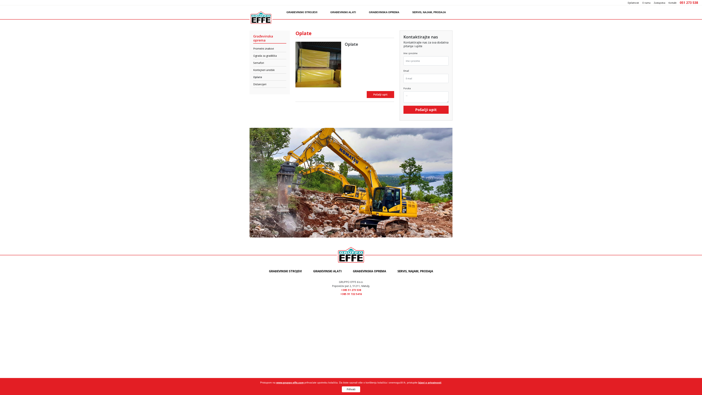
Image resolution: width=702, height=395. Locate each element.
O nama (646, 2)
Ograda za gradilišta (265, 55)
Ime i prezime (410, 53)
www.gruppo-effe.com (290, 382)
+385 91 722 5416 (351, 294)
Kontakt (672, 2)
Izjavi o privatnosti (429, 382)
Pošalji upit (380, 94)
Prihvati (351, 389)
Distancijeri (259, 84)
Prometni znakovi (263, 48)
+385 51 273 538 (351, 290)
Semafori (258, 63)
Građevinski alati (343, 12)
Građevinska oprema (384, 12)
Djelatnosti (633, 2)
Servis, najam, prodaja (429, 12)
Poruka (407, 88)
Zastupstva (659, 2)
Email (406, 70)
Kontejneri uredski (264, 70)
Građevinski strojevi (301, 12)
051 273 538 (689, 2)
